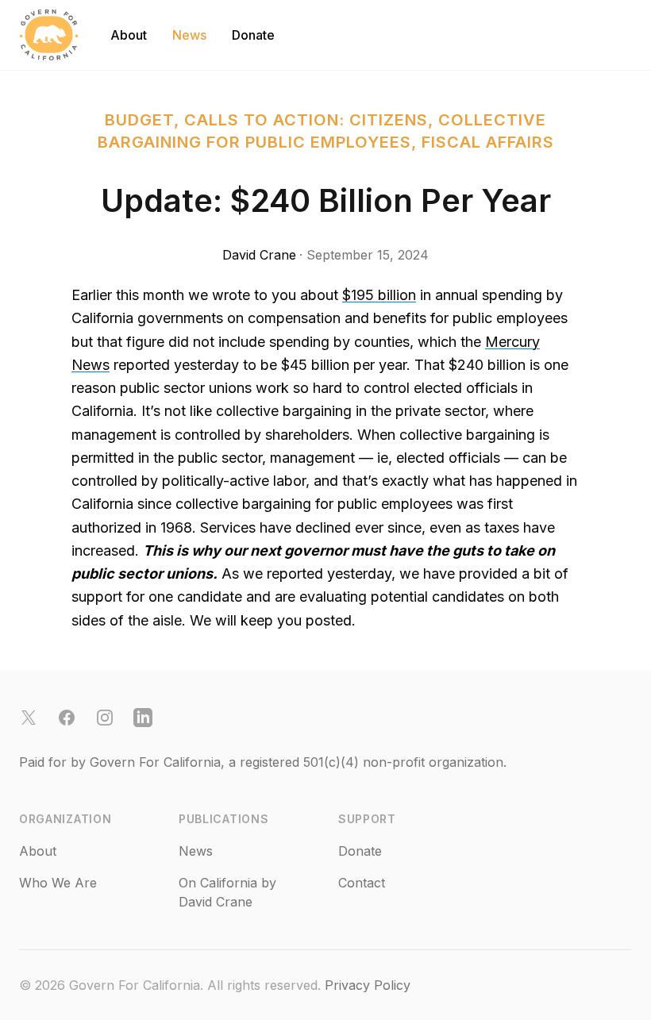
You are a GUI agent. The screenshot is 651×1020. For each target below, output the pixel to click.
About (128, 35)
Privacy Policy (367, 985)
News (189, 35)
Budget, (144, 119)
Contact (361, 883)
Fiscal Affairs (488, 142)
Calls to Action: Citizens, (311, 119)
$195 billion (379, 295)
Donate (253, 35)
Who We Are (58, 883)
